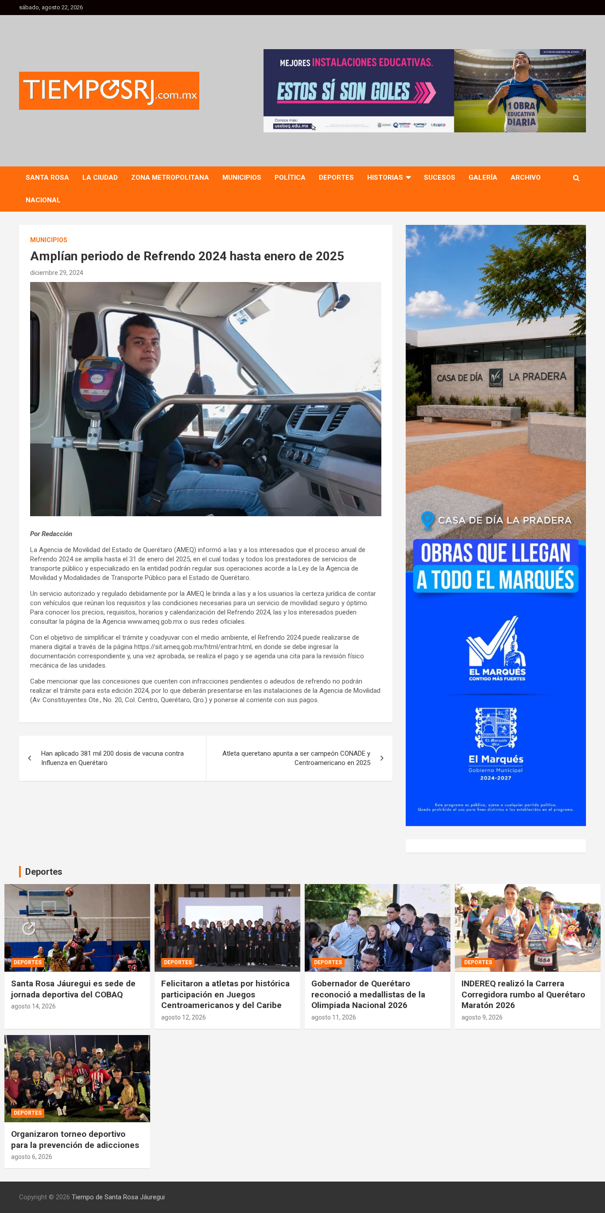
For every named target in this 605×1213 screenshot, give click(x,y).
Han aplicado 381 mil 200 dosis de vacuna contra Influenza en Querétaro (112, 758)
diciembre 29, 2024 (56, 272)
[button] (425, 90)
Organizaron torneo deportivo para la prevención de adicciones (75, 1139)
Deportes (336, 178)
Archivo (526, 178)
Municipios (241, 178)
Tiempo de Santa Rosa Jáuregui (118, 1197)
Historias (385, 178)
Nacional (43, 200)
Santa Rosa (47, 178)
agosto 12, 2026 (183, 1017)
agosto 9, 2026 (482, 1017)
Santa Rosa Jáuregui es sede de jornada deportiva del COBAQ (73, 989)
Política (290, 178)
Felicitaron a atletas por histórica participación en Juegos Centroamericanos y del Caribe (225, 994)
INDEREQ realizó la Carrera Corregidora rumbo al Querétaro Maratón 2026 (523, 994)
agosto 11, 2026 (333, 1017)
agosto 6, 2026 (31, 1156)
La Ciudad (100, 178)
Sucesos (439, 178)
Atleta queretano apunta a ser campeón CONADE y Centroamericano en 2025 (296, 758)
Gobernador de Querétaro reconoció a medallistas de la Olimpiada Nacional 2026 (368, 994)
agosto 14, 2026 (33, 1006)
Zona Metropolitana (170, 178)
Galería (483, 178)
